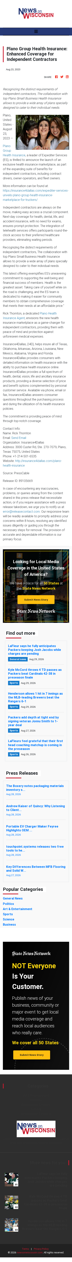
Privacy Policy (41, 1248)
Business (36, 1100)
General (36, 1109)
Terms (25, 1248)
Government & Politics (36, 1114)
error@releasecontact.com (21, 511)
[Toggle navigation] (36, 31)
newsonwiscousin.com (30, 1252)
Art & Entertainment (36, 1095)
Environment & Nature (36, 1104)
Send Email (18, 438)
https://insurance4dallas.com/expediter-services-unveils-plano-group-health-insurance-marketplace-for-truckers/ (36, 195)
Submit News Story (36, 599)
